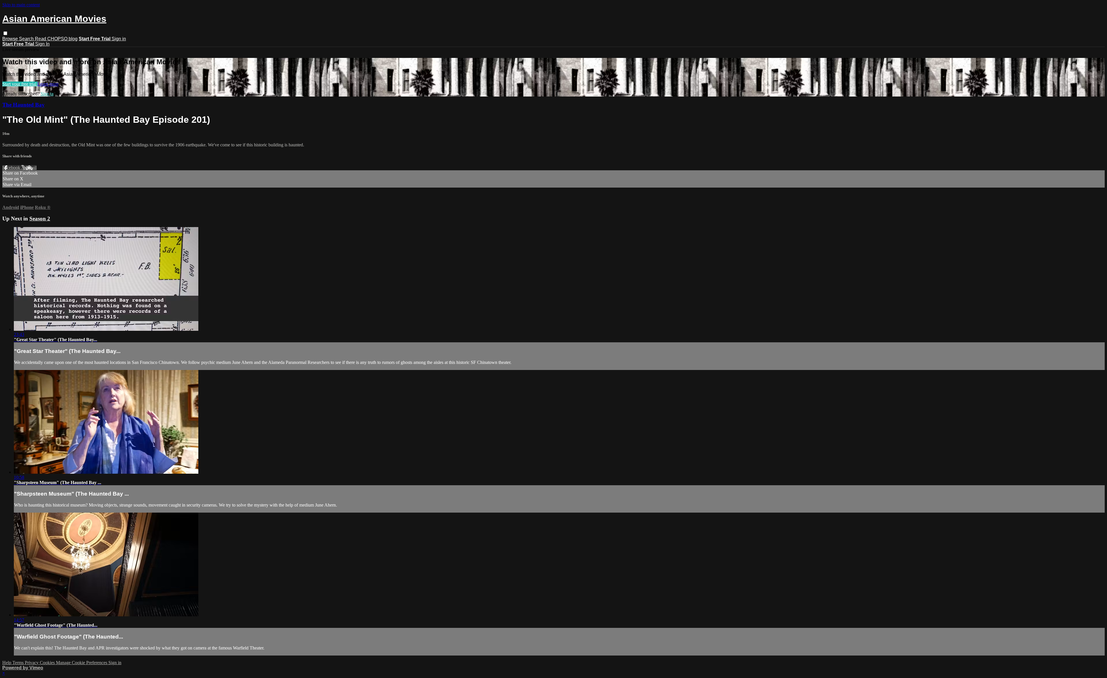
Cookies (48, 662)
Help (7, 662)
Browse (10, 38)
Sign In (42, 43)
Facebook (11, 167)
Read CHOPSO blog (56, 38)
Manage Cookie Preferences (82, 662)
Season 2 (39, 219)
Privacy (32, 662)
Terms (18, 662)
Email (31, 167)
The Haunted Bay (23, 105)
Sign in (119, 38)
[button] (5, 33)
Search (27, 38)
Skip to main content (21, 4)
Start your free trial (19, 84)
